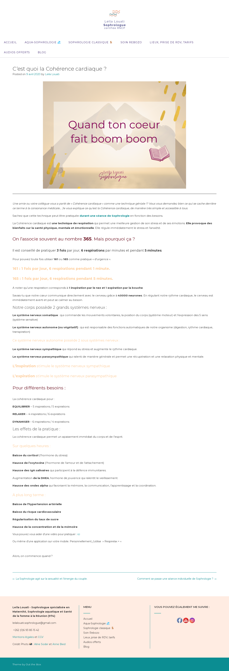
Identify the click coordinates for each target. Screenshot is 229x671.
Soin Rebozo (131, 42)
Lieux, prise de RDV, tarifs (172, 42)
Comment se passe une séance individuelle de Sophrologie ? (176, 578)
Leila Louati (52, 74)
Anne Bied (58, 644)
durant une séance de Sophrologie (105, 215)
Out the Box (33, 664)
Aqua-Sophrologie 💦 (43, 42)
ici (78, 534)
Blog (42, 52)
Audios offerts (17, 52)
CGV (40, 637)
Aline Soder (41, 644)
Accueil (10, 42)
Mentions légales (23, 637)
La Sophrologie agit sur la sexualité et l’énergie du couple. (50, 578)
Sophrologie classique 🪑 (91, 42)
